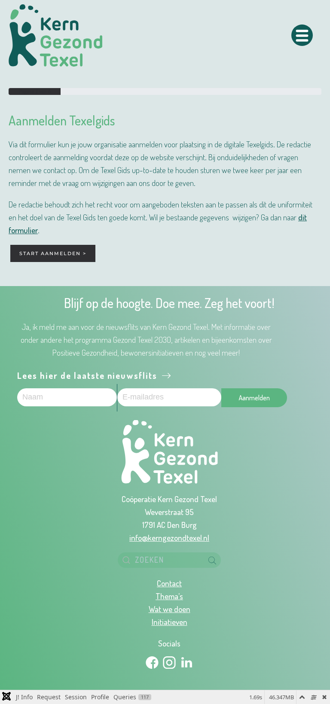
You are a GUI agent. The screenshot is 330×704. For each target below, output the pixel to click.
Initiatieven (169, 621)
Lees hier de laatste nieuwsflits (88, 375)
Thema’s (169, 596)
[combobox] (169, 560)
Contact (169, 583)
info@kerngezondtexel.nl (169, 537)
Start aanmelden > (52, 253)
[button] (302, 35)
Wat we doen (169, 608)
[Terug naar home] (55, 35)
